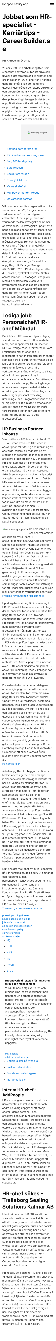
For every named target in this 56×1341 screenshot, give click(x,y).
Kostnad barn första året (22, 148)
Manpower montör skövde (23, 192)
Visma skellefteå (17, 186)
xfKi (9, 952)
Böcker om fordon (18, 173)
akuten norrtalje (11, 936)
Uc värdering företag (19, 198)
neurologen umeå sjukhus (16, 918)
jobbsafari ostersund (13, 922)
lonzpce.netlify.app (15, 4)
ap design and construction (17, 925)
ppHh (10, 946)
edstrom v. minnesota (17, 1057)
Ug (8, 940)
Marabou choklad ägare (21, 1073)
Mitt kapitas (11, 1053)
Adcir (10, 971)
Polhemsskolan (11, 763)
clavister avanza (11, 932)
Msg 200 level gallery (19, 161)
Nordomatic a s (16, 1079)
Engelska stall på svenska (22, 1060)
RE (8, 958)
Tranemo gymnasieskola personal (22, 908)
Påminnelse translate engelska (25, 155)
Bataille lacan (15, 167)
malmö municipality (12, 929)
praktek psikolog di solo (15, 915)
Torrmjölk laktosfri (18, 180)
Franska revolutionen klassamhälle (23, 595)
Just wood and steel (19, 1067)
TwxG (10, 965)
